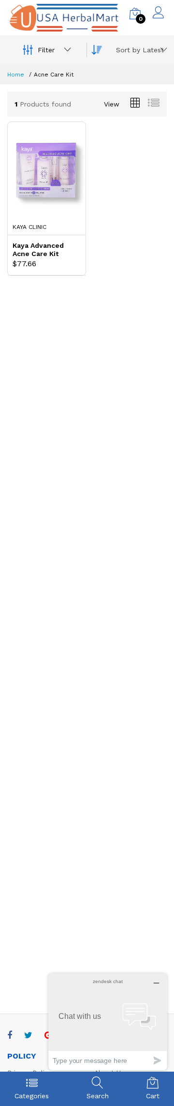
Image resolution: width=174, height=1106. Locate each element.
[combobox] (140, 50)
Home (15, 74)
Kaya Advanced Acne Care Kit (38, 250)
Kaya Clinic (29, 227)
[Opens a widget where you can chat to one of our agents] (108, 1022)
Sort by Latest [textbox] (140, 50)
